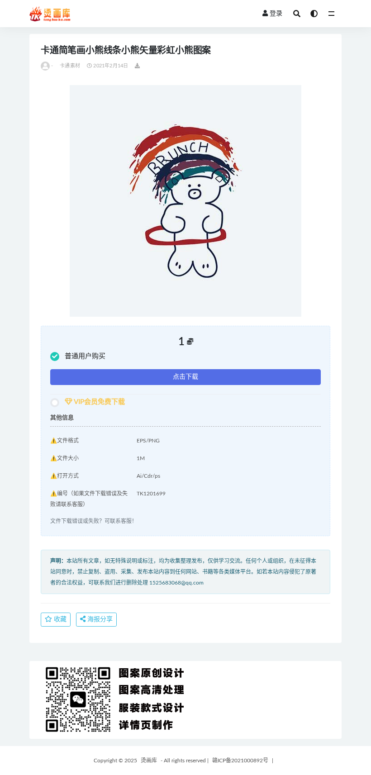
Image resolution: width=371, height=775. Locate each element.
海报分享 (99, 619)
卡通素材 (70, 65)
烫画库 (149, 760)
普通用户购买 (85, 356)
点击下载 (185, 377)
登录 (276, 13)
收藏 (59, 619)
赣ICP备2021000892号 (240, 760)
